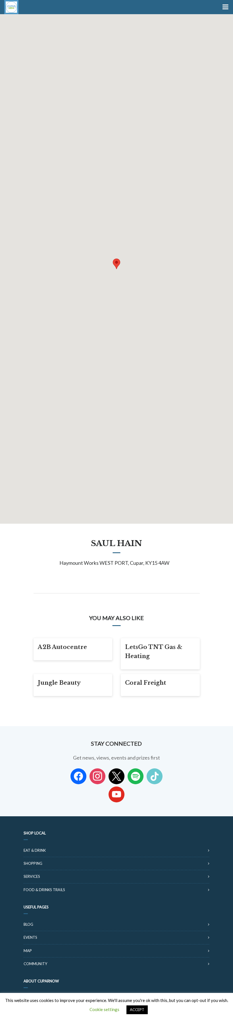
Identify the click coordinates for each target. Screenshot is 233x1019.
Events (30, 937)
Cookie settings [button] (104, 1009)
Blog (28, 924)
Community (35, 963)
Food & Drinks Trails (44, 889)
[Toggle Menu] (225, 7)
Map (28, 950)
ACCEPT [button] (137, 1009)
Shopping (33, 863)
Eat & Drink (35, 850)
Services (32, 876)
